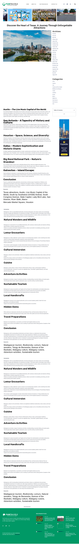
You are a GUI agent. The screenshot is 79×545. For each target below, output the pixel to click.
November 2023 (55, 65)
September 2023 (55, 69)
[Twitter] (67, 4)
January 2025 (54, 41)
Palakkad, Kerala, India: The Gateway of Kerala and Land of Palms (50, 519)
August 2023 (54, 71)
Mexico (53, 96)
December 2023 (55, 63)
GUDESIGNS (17, 534)
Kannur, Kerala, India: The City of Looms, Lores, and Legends (70, 519)
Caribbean (54, 92)
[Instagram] (70, 4)
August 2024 (54, 50)
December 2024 (55, 43)
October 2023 (54, 67)
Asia (53, 85)
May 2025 (54, 37)
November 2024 (55, 44)
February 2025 (55, 39)
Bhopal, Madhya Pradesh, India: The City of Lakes (71, 526)
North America (55, 100)
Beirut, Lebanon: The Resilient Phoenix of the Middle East (71, 534)
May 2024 (54, 56)
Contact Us (54, 4)
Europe (53, 94)
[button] (74, 110)
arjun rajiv (46, 516)
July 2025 (54, 33)
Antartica (54, 83)
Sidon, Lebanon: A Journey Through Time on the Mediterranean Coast (49, 535)
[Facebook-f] (64, 4)
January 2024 (54, 61)
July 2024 (54, 52)
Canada (53, 90)
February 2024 (55, 59)
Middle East (54, 98)
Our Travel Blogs (43, 4)
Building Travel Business (56, 88)
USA (53, 103)
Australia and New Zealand (57, 87)
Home (27, 4)
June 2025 (54, 35)
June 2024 (54, 54)
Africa (53, 81)
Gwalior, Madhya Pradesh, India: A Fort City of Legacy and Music (49, 527)
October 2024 (54, 46)
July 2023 (54, 72)
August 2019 (54, 74)
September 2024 (55, 48)
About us (34, 4)
